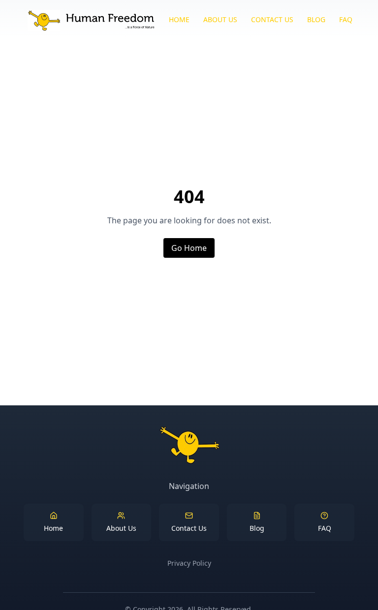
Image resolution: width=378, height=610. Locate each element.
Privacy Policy (189, 563)
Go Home (189, 248)
